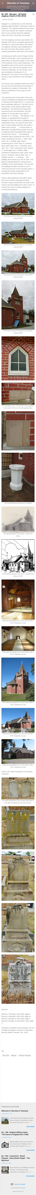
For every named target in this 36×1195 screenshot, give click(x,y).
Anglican (13, 1055)
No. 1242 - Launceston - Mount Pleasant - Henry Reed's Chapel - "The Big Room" (15, 1158)
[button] (33, 14)
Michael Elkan (22, 1187)
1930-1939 (5, 1055)
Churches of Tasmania (18, 3)
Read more (30, 1126)
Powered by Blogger (19, 1184)
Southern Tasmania (25, 1055)
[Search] (33, 4)
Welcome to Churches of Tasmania (14, 1111)
